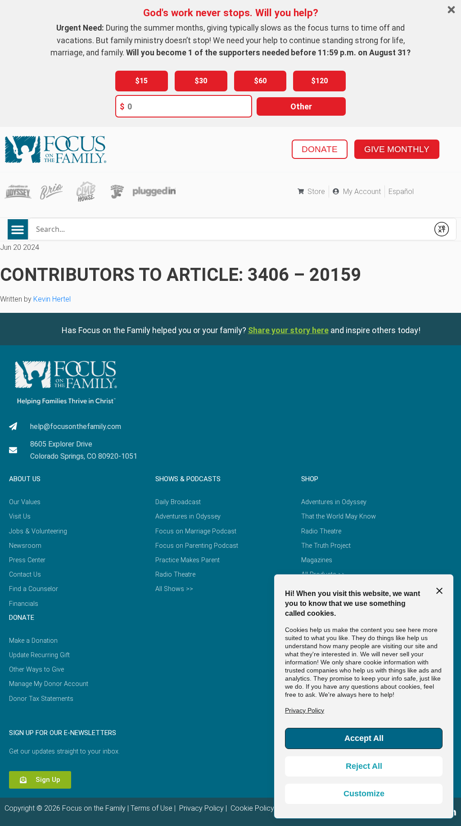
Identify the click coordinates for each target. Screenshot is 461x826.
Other (301, 106)
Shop (309, 479)
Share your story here (288, 330)
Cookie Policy (251, 808)
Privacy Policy (200, 808)
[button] (18, 229)
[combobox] (229, 229)
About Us (25, 479)
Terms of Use (151, 808)
